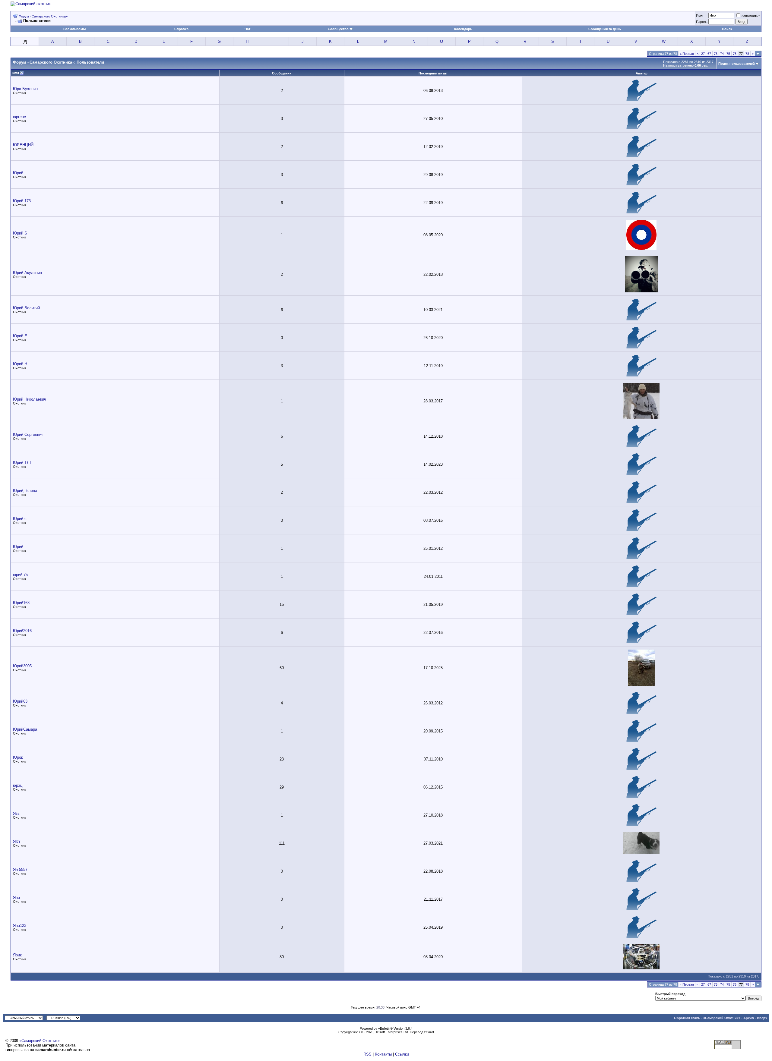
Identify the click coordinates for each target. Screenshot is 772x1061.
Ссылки (402, 1054)
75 (728, 53)
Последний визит (433, 73)
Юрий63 (20, 701)
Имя (699, 15)
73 (715, 53)
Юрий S (20, 233)
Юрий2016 (22, 630)
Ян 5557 (20, 869)
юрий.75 (20, 574)
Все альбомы (74, 29)
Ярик (17, 955)
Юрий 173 (22, 201)
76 (734, 53)
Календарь (463, 29)
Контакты (383, 1054)
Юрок (18, 757)
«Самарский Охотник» (721, 1018)
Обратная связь (687, 1018)
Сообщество (338, 29)
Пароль (701, 22)
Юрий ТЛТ (22, 462)
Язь (16, 813)
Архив (748, 1018)
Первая (687, 53)
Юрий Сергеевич (28, 434)
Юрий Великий (26, 308)
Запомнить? (750, 16)
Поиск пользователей (736, 63)
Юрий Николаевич (29, 399)
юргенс (19, 117)
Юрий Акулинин (27, 272)
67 (709, 53)
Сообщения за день (604, 29)
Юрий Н (20, 364)
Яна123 (19, 925)
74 (722, 53)
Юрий (18, 173)
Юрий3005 (22, 666)
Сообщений (282, 73)
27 (703, 53)
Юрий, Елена (25, 490)
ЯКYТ (18, 841)
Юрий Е (20, 336)
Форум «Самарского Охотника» (43, 16)
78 (747, 53)
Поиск (727, 29)
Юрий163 (21, 602)
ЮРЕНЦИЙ (23, 145)
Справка (181, 29)
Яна (16, 897)
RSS (367, 1054)
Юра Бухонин (25, 89)
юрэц (17, 785)
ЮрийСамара (25, 729)
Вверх (762, 1018)
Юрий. (18, 546)
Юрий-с (20, 518)
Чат (247, 29)
